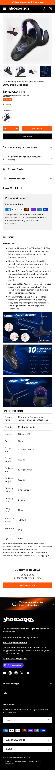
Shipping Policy (8, 763)
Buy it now (27, 136)
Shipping (6, 95)
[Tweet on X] (11, 188)
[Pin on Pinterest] (22, 188)
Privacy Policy (7, 761)
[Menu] (4, 8)
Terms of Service (34, 761)
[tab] (8, 237)
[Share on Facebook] (16, 188)
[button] (51, 8)
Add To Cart (37, 128)
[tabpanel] (27, 399)
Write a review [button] (27, 585)
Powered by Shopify (23, 757)
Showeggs (12, 757)
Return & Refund (20, 761)
